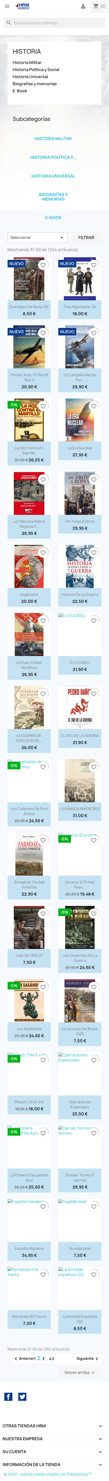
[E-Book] (53, 211)
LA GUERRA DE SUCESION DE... (29, 738)
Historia (27, 51)
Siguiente (88, 1359)
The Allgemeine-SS (80, 306)
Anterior (23, 1359)
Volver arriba (80, 1373)
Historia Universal (30, 76)
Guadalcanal (79, 1248)
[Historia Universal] (53, 169)
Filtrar (86, 237)
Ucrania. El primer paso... (80, 885)
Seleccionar (37, 238)
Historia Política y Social (36, 69)
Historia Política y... (53, 157)
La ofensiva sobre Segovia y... (29, 524)
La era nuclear (80, 448)
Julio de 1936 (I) (29, 955)
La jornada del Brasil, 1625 (80, 1031)
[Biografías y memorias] (53, 188)
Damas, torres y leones (80, 1177)
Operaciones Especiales (80, 1104)
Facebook (8, 1397)
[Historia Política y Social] (53, 150)
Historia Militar (27, 62)
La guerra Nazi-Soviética (29, 665)
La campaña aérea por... (80, 377)
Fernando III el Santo (29, 1316)
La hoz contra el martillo (29, 450)
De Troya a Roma (79, 521)
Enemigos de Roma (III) (29, 306)
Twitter (22, 1397)
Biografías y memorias (35, 84)
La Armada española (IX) (80, 1319)
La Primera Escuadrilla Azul (29, 1177)
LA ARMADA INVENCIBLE (80, 808)
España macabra (29, 1248)
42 (52, 1358)
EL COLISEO (80, 662)
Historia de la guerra (80, 594)
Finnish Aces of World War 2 (29, 377)
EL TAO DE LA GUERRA (80, 735)
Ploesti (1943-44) (29, 1101)
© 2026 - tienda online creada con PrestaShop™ (48, 1474)
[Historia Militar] (53, 132)
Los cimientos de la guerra (80, 958)
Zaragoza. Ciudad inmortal (29, 885)
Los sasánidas (29, 1028)
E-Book (20, 91)
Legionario (29, 594)
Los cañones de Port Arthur (29, 811)
